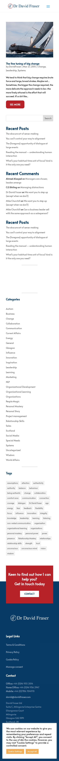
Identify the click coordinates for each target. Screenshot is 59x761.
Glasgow (10, 347)
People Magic (13, 401)
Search (48, 118)
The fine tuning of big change (22, 63)
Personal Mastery (14, 406)
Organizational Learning (18, 391)
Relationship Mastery (27, 538)
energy (10, 508)
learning (35, 518)
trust (38, 543)
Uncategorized (13, 450)
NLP (8, 381)
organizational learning (17, 528)
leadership (24, 518)
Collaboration (13, 323)
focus (9, 513)
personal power (31, 533)
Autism (9, 308)
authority (11, 488)
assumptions (12, 483)
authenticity (38, 483)
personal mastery (14, 533)
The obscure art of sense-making (22, 133)
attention (25, 483)
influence (19, 513)
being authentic (13, 493)
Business (10, 313)
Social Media (12, 435)
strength (28, 543)
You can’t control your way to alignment (25, 138)
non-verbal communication (19, 523)
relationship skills (14, 543)
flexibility (39, 508)
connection (44, 498)
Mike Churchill (13, 200)
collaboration (40, 493)
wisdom (10, 553)
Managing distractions (32, 187)
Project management (16, 416)
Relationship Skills (15, 421)
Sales (8, 425)
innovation (31, 513)
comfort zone (12, 498)
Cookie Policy (12, 659)
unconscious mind (29, 548)
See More (15, 104)
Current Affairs (13, 333)
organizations (36, 528)
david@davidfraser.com (18, 696)
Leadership (11, 70)
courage (10, 503)
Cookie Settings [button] (15, 751)
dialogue (21, 503)
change (27, 493)
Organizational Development (20, 386)
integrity (43, 513)
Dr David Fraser (13, 192)
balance (22, 488)
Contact (29, 593)
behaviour (33, 488)
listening (46, 518)
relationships (45, 538)
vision (43, 548)
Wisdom (10, 455)
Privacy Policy (12, 652)
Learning (10, 372)
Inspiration (11, 362)
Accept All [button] (32, 751)
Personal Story (13, 411)
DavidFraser (15, 66)
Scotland (10, 430)
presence (11, 538)
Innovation (11, 357)
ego (47, 503)
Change (41, 66)
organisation (39, 523)
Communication (14, 328)
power (44, 533)
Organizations (13, 396)
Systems (22, 70)
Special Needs (13, 440)
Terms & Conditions (15, 644)
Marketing (11, 377)
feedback (27, 508)
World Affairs (13, 459)
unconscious (12, 548)
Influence (10, 352)
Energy (9, 338)
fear (18, 508)
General (10, 342)
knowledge (11, 518)
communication (29, 498)
